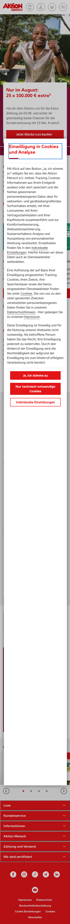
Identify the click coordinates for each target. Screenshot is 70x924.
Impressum (32, 317)
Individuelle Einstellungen (35, 402)
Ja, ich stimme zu (35, 375)
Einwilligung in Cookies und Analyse (34, 149)
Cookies (26, 293)
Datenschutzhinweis (21, 312)
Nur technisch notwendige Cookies (35, 388)
